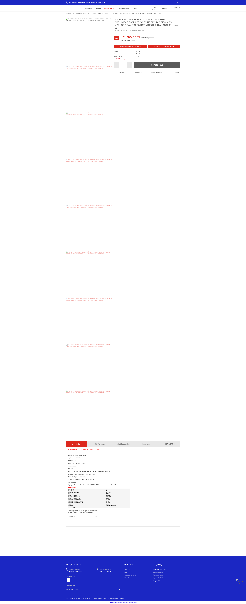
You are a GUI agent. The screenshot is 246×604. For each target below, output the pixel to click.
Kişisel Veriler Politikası (159, 578)
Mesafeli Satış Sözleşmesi (160, 569)
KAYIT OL (117, 589)
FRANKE (138, 54)
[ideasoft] (113, 603)
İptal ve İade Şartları (158, 575)
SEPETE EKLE (157, 65)
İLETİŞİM (134, 8)
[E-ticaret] (122, 603)
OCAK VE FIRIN (170, 444)
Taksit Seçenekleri (123, 444)
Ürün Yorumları (100, 444)
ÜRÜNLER (98, 8)
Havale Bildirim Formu (130, 575)
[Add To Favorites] (155, 73)
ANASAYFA (88, 8)
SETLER (138, 51)
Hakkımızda (127, 569)
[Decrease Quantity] (117, 65)
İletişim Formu (128, 578)
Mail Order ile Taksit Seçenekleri (130, 46)
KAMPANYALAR (124, 8)
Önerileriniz (146, 444)
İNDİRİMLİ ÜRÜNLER (110, 8)
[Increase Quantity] (129, 65)
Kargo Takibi (156, 581)
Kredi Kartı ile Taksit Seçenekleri (164, 46)
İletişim (126, 572)
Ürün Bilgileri (76, 444)
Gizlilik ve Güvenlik (158, 572)
